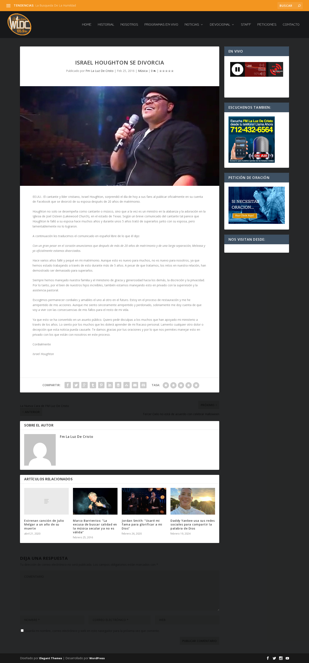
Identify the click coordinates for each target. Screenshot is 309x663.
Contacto (291, 25)
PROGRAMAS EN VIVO (161, 25)
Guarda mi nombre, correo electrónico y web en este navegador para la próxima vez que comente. (92, 631)
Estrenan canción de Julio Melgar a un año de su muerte (44, 524)
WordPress (97, 658)
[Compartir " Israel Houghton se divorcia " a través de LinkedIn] (110, 385)
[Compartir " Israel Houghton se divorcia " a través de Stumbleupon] (126, 385)
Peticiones (266, 25)
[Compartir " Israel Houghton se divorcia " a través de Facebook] (67, 385)
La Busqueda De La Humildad (55, 5)
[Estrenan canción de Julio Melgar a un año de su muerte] (46, 501)
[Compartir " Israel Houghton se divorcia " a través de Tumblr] (93, 385)
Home (86, 25)
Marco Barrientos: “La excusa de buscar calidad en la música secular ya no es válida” (95, 526)
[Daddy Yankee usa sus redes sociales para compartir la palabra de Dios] (192, 501)
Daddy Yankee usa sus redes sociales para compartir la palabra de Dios (192, 524)
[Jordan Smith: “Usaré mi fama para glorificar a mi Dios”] (144, 501)
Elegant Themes (50, 658)
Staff (246, 25)
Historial (106, 25)
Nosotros (129, 25)
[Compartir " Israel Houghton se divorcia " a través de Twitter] (76, 385)
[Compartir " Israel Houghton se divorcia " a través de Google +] (84, 385)
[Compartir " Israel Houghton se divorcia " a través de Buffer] (118, 385)
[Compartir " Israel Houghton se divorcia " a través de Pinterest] (101, 385)
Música (143, 71)
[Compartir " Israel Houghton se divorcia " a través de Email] (135, 385)
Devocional (220, 25)
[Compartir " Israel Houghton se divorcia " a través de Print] (143, 385)
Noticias (192, 25)
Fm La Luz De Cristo (100, 71)
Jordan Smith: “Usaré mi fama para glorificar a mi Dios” (142, 524)
